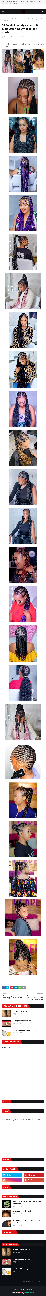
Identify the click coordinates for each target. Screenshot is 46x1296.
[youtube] (34, 1180)
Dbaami (6, 37)
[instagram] (12, 1180)
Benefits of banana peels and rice (25, 1030)
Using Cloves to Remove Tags (23, 1011)
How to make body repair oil (23, 1211)
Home (4, 19)
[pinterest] (34, 1175)
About (22, 1289)
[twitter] (12, 1175)
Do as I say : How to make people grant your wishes (27, 1202)
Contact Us (29, 1289)
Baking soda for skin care (22, 1021)
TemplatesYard (29, 1293)
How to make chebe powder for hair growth (26, 1222)
